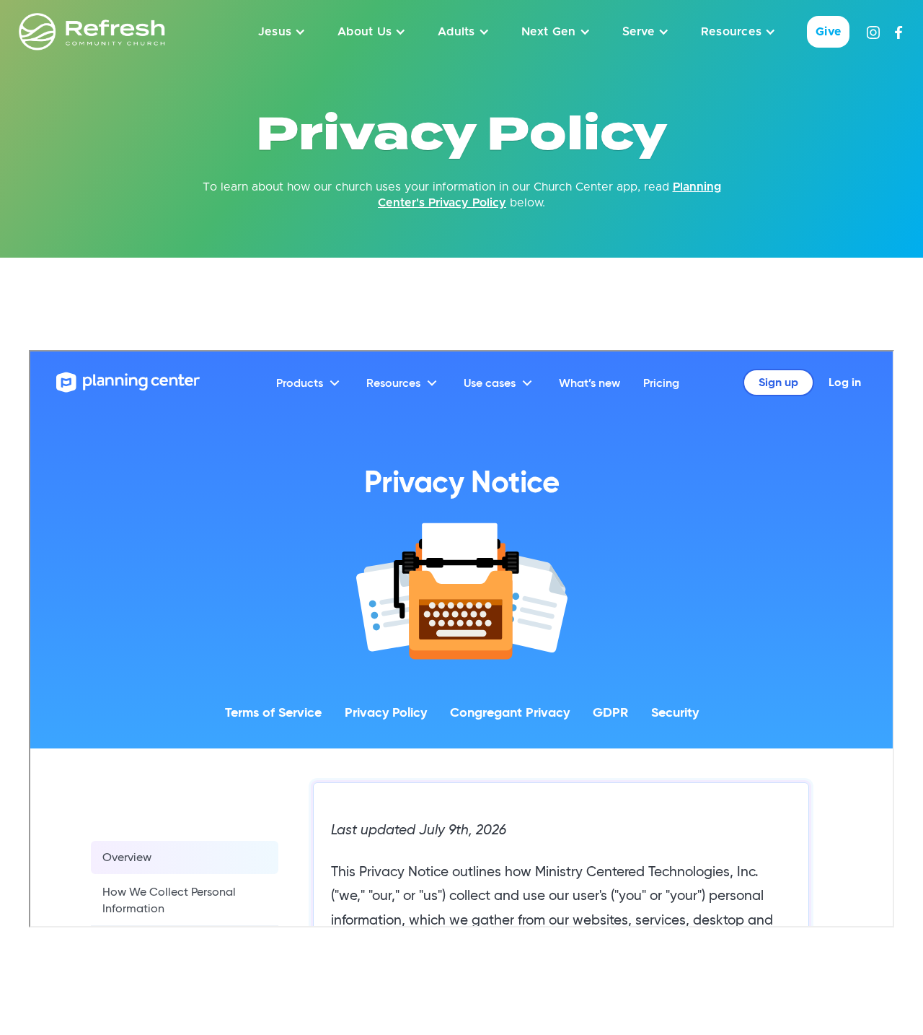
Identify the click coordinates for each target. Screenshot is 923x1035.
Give (828, 32)
